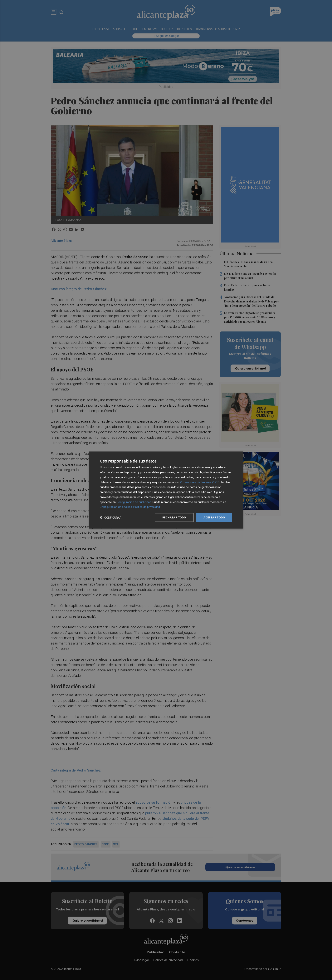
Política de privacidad (146, 507)
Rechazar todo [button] (174, 517)
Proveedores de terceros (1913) (200, 482)
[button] (110, 517)
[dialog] (166, 490)
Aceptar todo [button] (214, 517)
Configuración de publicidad (133, 502)
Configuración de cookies (116, 507)
